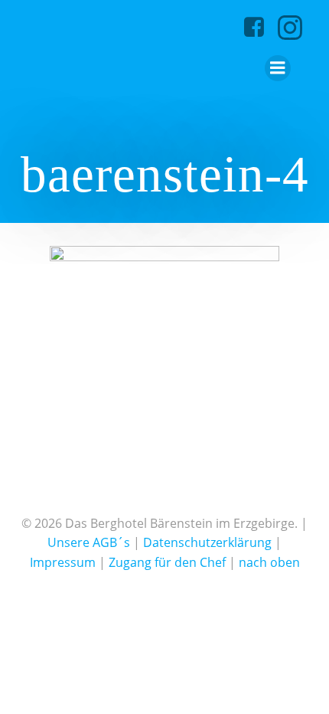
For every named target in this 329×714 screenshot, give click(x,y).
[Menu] (278, 68)
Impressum (63, 562)
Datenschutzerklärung (207, 542)
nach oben (269, 562)
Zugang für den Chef (167, 562)
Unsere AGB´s (88, 542)
